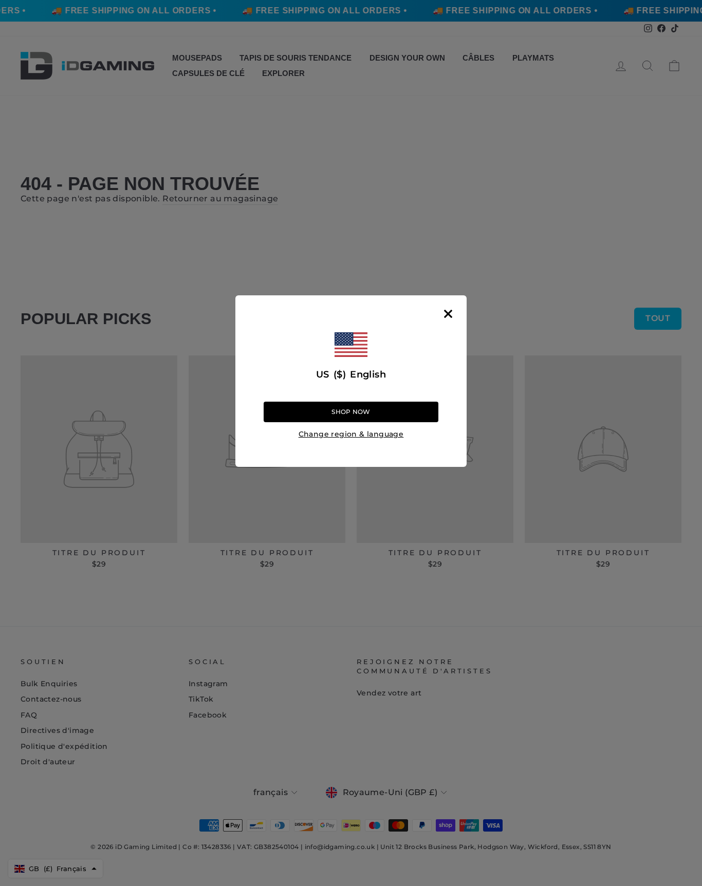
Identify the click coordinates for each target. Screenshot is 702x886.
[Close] (448, 313)
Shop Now (350, 412)
